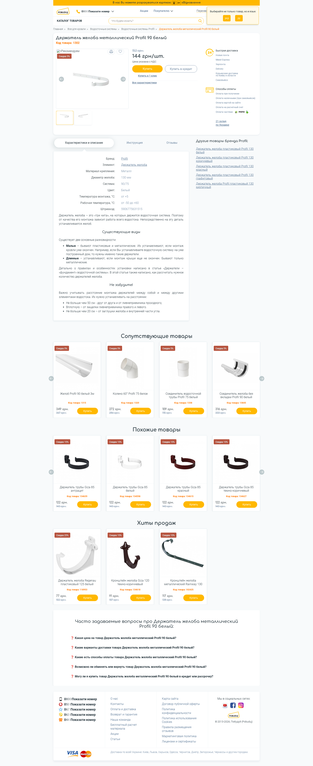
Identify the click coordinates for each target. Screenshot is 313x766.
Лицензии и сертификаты (179, 741)
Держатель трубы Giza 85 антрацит (77, 488)
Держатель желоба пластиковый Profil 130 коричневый (225, 159)
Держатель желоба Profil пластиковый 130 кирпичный (225, 185)
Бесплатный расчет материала (123, 726)
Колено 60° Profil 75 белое (130, 393)
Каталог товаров (69, 20)
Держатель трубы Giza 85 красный (183, 488)
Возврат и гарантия (123, 714)
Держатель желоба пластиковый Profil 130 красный (225, 168)
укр (227, 18)
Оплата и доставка (123, 709)
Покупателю (161, 11)
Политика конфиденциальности (176, 711)
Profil (124, 158)
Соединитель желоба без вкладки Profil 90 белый (236, 395)
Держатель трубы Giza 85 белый (130, 488)
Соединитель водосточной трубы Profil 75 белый (183, 395)
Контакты (117, 704)
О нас (114, 698)
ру (239, 18)
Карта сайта (170, 698)
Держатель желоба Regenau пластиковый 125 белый (77, 582)
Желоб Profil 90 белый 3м (77, 393)
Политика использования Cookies (179, 720)
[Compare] (111, 52)
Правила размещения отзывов (176, 729)
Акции (144, 11)
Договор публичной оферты (181, 704)
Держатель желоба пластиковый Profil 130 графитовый (225, 176)
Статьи (115, 739)
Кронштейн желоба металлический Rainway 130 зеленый (183, 582)
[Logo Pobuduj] (64, 11)
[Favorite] (120, 52)
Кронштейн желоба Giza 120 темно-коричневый (130, 582)
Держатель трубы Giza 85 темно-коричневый (236, 488)
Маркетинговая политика (179, 736)
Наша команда (120, 719)
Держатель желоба (134, 165)
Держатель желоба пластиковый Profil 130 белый (225, 150)
